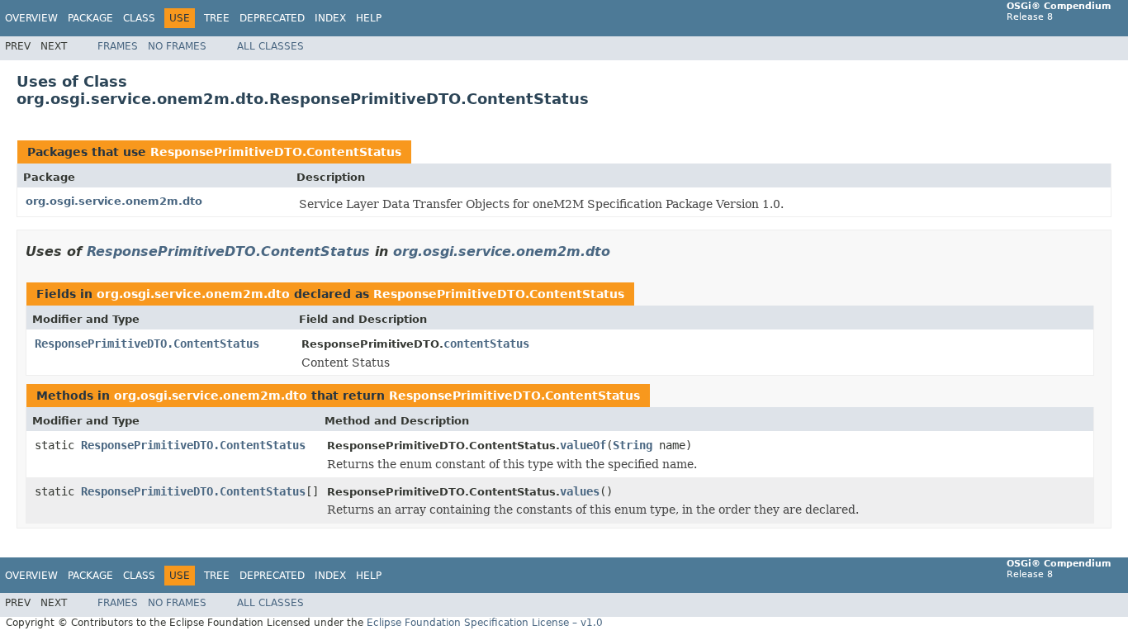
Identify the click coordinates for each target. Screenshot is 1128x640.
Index (330, 18)
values (580, 491)
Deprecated (272, 18)
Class (139, 18)
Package (90, 18)
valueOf (583, 445)
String (632, 445)
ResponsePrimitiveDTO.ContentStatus (275, 152)
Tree (217, 18)
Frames (117, 46)
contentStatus (486, 343)
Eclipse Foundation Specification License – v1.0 (485, 622)
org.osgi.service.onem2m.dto (114, 201)
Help (369, 18)
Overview (31, 18)
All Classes (270, 46)
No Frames (177, 46)
